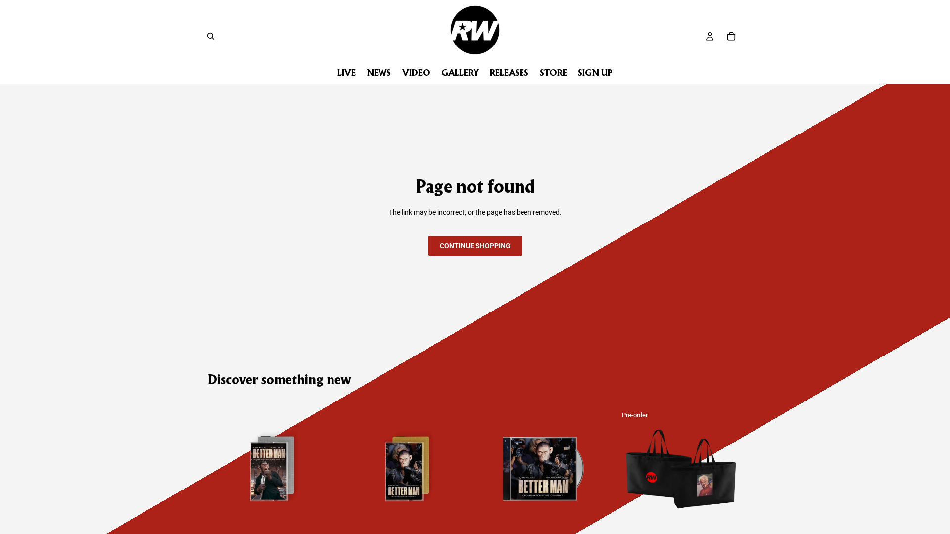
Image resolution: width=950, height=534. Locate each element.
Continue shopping (475, 246)
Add (330, 518)
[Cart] (731, 36)
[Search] (211, 36)
